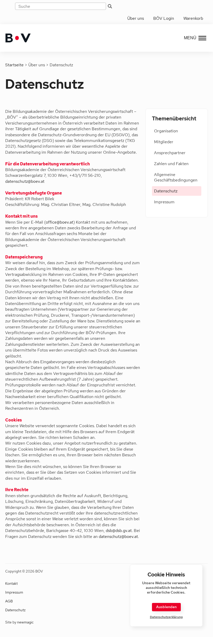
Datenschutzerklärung (166, 617)
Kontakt (11, 583)
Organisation (166, 131)
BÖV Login (163, 18)
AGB (9, 601)
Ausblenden (166, 606)
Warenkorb (193, 18)
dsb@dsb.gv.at (119, 530)
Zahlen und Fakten (171, 163)
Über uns (135, 18)
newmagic (25, 622)
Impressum (164, 202)
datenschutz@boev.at (24, 181)
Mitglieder (163, 142)
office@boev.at (59, 222)
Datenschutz (165, 191)
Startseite (14, 65)
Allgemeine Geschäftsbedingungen (175, 177)
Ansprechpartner (169, 152)
